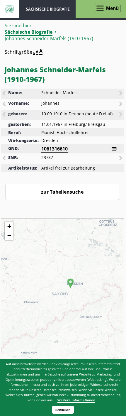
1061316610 (54, 149)
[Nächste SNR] (121, 159)
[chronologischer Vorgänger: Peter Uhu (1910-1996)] (4, 115)
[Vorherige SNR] (4, 159)
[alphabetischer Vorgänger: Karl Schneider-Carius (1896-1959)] (4, 94)
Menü (112, 8)
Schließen (63, 410)
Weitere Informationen (76, 400)
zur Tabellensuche (62, 192)
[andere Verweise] (114, 149)
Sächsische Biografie (28, 32)
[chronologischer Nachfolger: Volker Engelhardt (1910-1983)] (121, 115)
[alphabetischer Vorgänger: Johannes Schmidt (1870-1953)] (4, 104)
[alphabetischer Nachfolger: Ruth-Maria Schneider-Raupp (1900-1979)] (121, 94)
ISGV (9, 9)
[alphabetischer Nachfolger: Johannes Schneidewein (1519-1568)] (121, 104)
